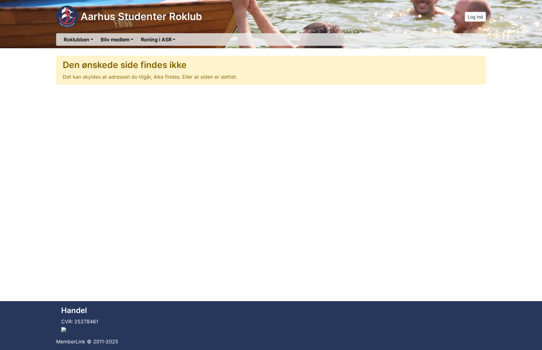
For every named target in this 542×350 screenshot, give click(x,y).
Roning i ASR (156, 39)
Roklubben (76, 39)
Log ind (475, 16)
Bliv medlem (115, 39)
